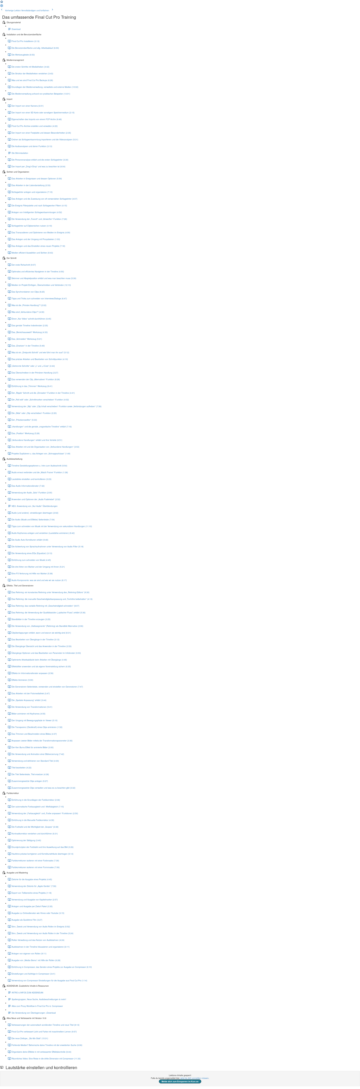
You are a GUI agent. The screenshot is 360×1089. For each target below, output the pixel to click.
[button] (1, 2)
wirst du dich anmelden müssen (194, 1078)
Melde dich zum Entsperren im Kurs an (180, 1081)
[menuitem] (1, 6)
